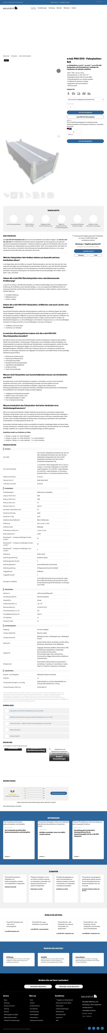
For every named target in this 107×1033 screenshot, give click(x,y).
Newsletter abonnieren (38, 986)
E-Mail (95, 255)
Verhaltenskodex (61, 1015)
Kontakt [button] (74, 8)
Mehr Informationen (53, 41)
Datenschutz (59, 1006)
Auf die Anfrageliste (85, 112)
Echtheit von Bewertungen (12, 1020)
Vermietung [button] (52, 8)
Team (31, 1000)
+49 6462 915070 (88, 251)
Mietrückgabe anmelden (11, 1015)
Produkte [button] (33, 8)
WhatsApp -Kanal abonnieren (69, 986)
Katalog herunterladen (36, 1020)
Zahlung (6, 1009)
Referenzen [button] (67, 8)
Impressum (59, 1017)
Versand (6, 1012)
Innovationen (34, 1009)
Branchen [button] (59, 8)
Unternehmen (34, 1017)
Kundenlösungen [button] (42, 8)
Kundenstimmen (35, 1006)
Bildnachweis (60, 1012)
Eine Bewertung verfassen (58, 793)
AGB (57, 1020)
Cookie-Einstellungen (62, 1009)
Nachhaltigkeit (34, 1015)
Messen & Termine (9, 1006)
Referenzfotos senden (10, 1017)
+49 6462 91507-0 (54, 2)
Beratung (6, 1003)
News (5, 1000)
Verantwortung (34, 1012)
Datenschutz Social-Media (63, 1003)
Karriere (32, 1003)
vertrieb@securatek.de (64, 2)
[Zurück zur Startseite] (10, 8)
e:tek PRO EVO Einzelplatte (85, 117)
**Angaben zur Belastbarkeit (64, 1000)
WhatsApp (81, 255)
